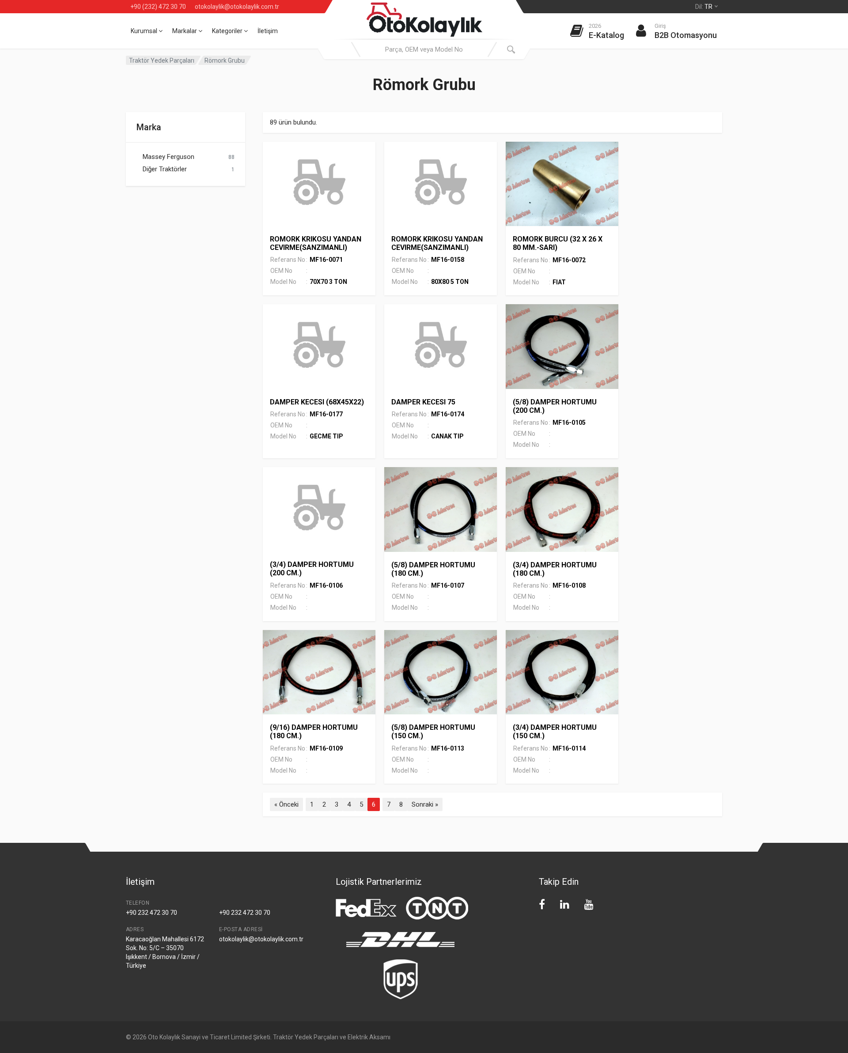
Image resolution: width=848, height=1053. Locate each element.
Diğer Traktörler (165, 169)
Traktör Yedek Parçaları (161, 60)
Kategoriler (228, 30)
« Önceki (286, 804)
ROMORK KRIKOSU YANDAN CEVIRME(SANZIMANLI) (315, 243)
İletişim (267, 30)
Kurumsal (145, 30)
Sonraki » (425, 804)
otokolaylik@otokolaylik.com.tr (237, 7)
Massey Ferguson (168, 157)
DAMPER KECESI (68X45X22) (317, 402)
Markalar (185, 30)
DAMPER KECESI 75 (423, 402)
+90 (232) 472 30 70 (158, 7)
